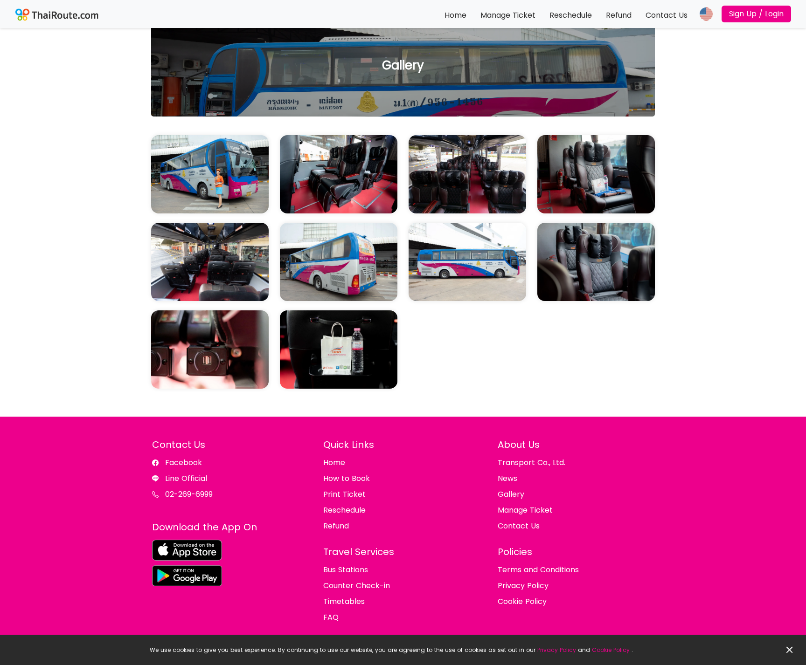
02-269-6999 (189, 494)
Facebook (183, 462)
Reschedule (570, 15)
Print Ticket (344, 494)
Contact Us (667, 15)
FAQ (331, 617)
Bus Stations (345, 569)
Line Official (186, 478)
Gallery (511, 494)
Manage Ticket (507, 15)
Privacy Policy (556, 650)
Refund (619, 15)
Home (455, 15)
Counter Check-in (356, 585)
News (507, 478)
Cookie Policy (611, 650)
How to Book (346, 478)
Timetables (344, 601)
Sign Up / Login (756, 13)
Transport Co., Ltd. (531, 462)
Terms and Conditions (538, 569)
